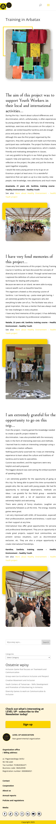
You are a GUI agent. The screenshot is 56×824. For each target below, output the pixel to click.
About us (7, 790)
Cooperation (8, 785)
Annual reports (9, 795)
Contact (6, 781)
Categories (10, 654)
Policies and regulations (13, 800)
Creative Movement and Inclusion (20, 680)
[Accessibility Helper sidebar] (3, 6)
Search (46, 642)
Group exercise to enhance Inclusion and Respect (27, 676)
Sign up (28, 724)
